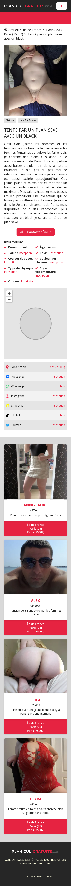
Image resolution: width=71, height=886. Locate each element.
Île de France (32, 30)
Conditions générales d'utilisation (35, 860)
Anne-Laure (35, 505)
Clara (35, 799)
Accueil (13, 30)
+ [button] (9, 293)
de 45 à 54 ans (28, 120)
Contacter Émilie (39, 232)
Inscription (25, 253)
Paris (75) (53, 30)
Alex (35, 600)
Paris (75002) (13, 34)
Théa (35, 699)
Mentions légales (35, 863)
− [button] (9, 299)
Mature (10, 120)
